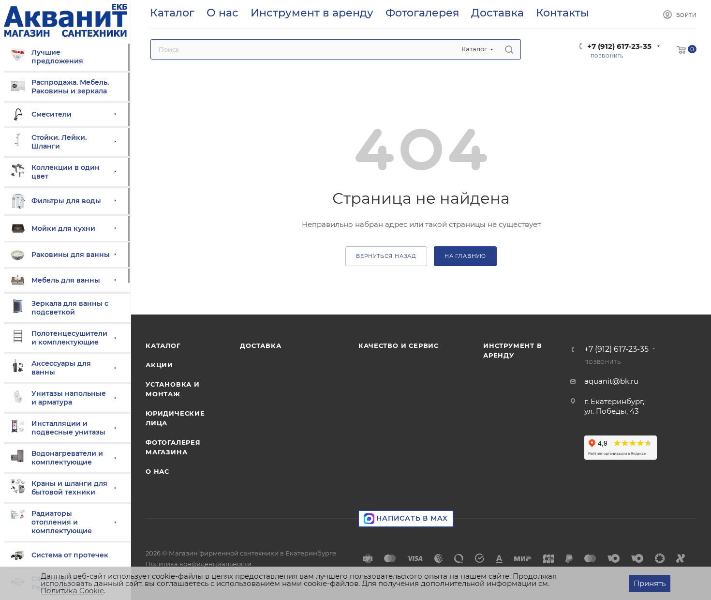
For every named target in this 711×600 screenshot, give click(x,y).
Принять (650, 583)
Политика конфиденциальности (199, 564)
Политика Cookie (72, 590)
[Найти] (509, 49)
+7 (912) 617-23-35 (619, 46)
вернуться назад (386, 256)
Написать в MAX (411, 518)
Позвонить (602, 362)
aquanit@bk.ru (611, 381)
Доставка (260, 345)
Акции (159, 365)
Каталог (163, 345)
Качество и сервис (398, 345)
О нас (157, 471)
